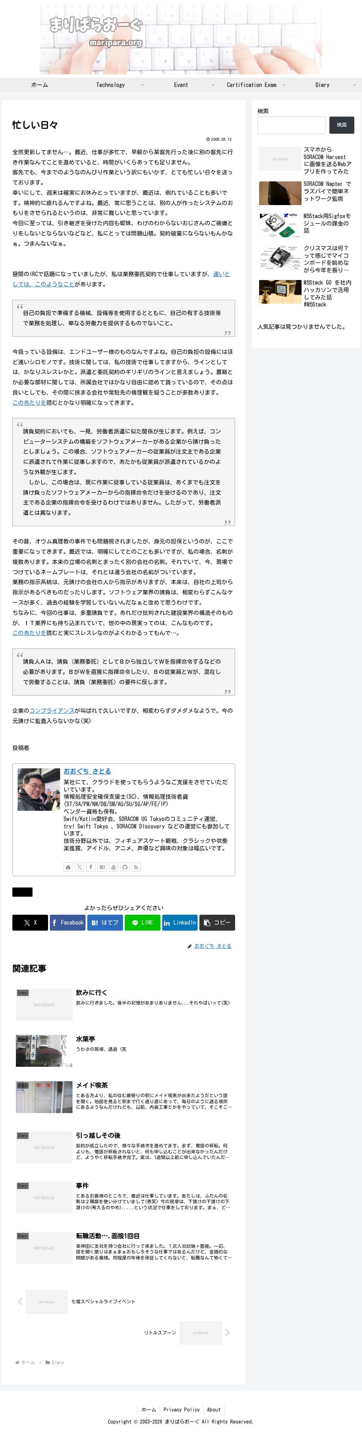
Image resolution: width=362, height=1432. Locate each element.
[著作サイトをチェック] (68, 867)
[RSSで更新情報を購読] (136, 867)
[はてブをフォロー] (102, 867)
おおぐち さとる (87, 771)
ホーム (148, 1409)
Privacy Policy (182, 1409)
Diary (25, 892)
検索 (263, 111)
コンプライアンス (52, 711)
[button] (217, 923)
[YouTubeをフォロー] (113, 867)
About (214, 1409)
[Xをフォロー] (79, 867)
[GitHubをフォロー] (124, 867)
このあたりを (29, 403)
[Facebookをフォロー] (90, 867)
